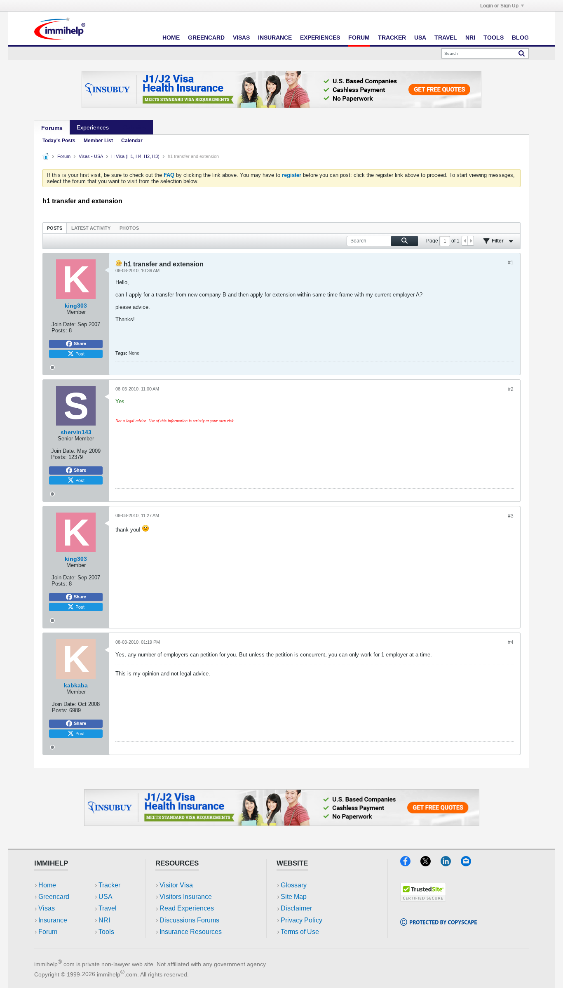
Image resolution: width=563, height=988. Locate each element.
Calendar (132, 140)
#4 (511, 642)
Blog (520, 37)
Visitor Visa (176, 885)
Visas (241, 37)
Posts (54, 228)
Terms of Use (300, 931)
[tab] (54, 227)
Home (171, 37)
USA (420, 37)
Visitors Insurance (186, 896)
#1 (511, 263)
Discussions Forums (189, 920)
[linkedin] (451, 863)
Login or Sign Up (499, 6)
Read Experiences (187, 908)
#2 (511, 389)
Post (79, 353)
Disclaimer (296, 908)
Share (80, 343)
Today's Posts (58, 140)
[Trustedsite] (423, 899)
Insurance (275, 37)
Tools (493, 37)
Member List (98, 140)
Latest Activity (90, 228)
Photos (129, 228)
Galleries (134, 127)
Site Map (294, 896)
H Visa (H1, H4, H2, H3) (135, 156)
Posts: (59, 330)
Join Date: (64, 324)
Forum (359, 37)
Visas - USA (91, 156)
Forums (52, 128)
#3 (511, 516)
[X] (430, 863)
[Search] (521, 53)
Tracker (392, 37)
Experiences (320, 37)
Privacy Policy (301, 920)
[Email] (470, 863)
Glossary (294, 885)
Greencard (206, 37)
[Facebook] (410, 863)
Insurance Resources (191, 931)
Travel (445, 37)
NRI (470, 37)
